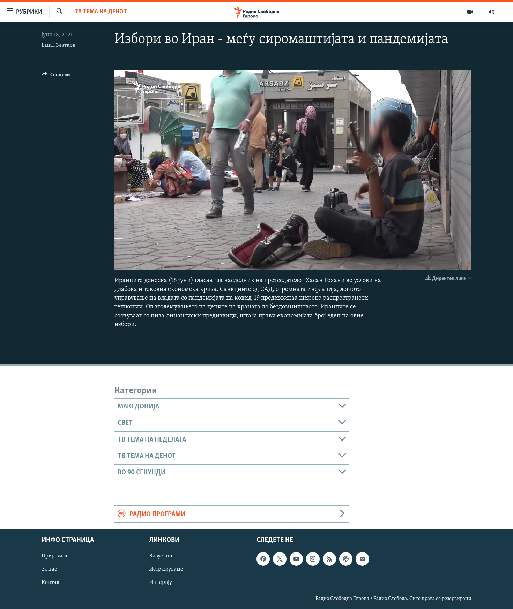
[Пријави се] (362, 558)
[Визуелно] (470, 12)
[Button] (56, 76)
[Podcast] (345, 558)
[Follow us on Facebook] (263, 558)
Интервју (160, 582)
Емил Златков (58, 45)
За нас (49, 569)
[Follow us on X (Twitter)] (279, 558)
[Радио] (491, 12)
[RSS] (329, 558)
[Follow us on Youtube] (296, 558)
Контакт (52, 582)
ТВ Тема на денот (101, 12)
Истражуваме (166, 569)
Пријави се (55, 556)
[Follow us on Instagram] (312, 558)
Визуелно (160, 556)
